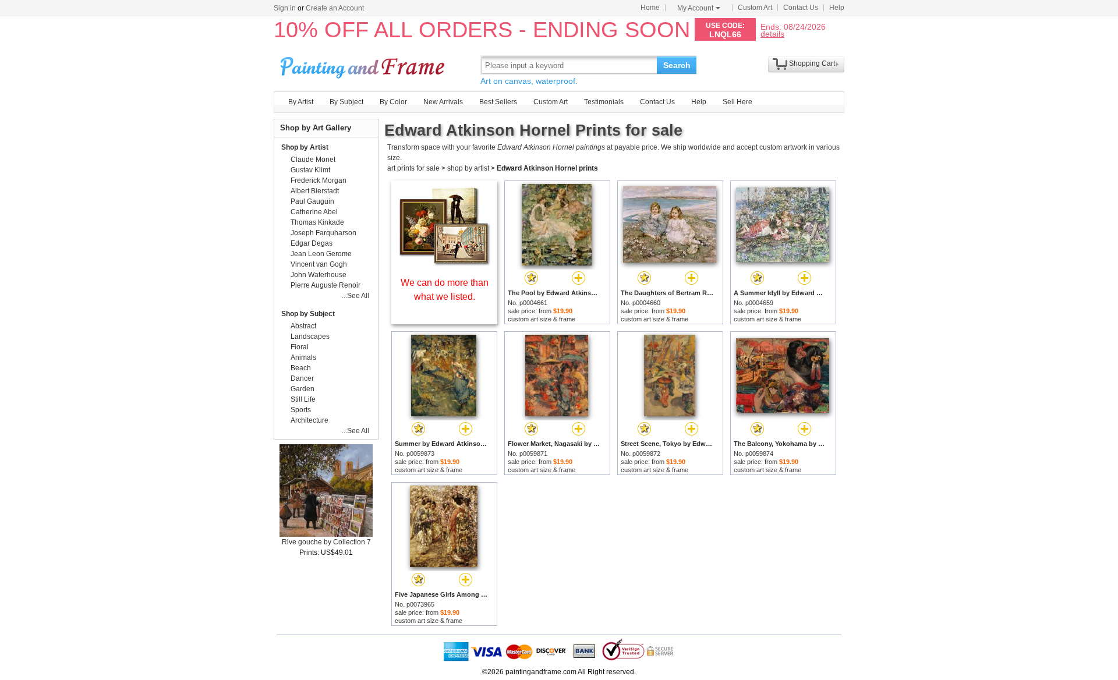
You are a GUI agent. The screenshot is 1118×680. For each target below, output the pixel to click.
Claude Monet (313, 159)
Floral (300, 347)
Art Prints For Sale (364, 65)
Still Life (303, 399)
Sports (301, 410)
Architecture (309, 420)
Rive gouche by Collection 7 (326, 542)
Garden (302, 389)
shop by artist (468, 168)
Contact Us (800, 7)
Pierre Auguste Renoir (325, 285)
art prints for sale (413, 168)
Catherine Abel (314, 212)
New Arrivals (443, 102)
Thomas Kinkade (317, 222)
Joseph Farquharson (323, 233)
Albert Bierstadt (315, 191)
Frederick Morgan (318, 180)
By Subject (346, 102)
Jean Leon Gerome (321, 254)
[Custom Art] (444, 263)
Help (836, 7)
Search (677, 65)
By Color (393, 102)
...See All (355, 296)
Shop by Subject (308, 314)
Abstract (303, 326)
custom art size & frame (541, 319)
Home (650, 7)
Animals (303, 357)
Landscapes (310, 336)
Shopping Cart (812, 63)
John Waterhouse (318, 275)
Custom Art (755, 7)
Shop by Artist (304, 147)
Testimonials (604, 102)
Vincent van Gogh (319, 264)
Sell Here (737, 102)
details (772, 33)
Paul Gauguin (312, 201)
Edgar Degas (311, 243)
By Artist (300, 102)
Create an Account (335, 8)
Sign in (285, 8)
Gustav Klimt (310, 170)
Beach (301, 368)
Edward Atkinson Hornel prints (547, 168)
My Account (695, 8)
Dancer (302, 378)
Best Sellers (498, 102)
